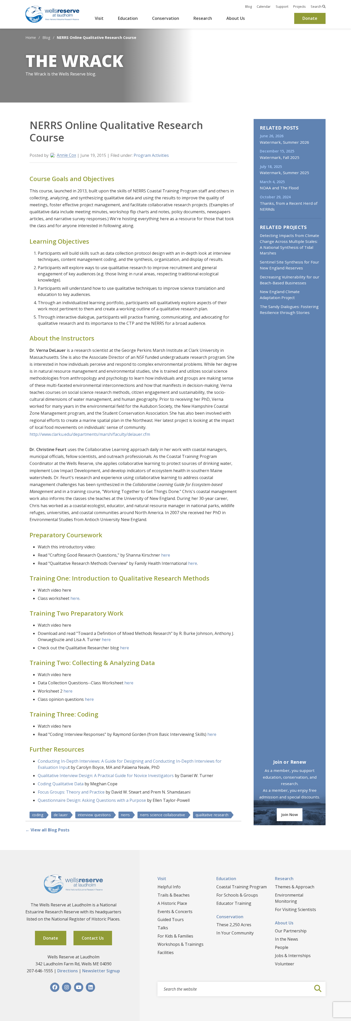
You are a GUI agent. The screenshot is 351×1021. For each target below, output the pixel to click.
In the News (286, 939)
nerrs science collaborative (162, 814)
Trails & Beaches (174, 895)
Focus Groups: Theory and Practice (71, 792)
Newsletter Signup (101, 971)
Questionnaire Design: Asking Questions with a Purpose (92, 800)
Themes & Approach (294, 887)
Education (128, 18)
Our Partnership (291, 931)
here (165, 555)
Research (202, 18)
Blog (248, 6)
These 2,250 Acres (233, 925)
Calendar (264, 6)
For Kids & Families (175, 936)
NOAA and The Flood (279, 187)
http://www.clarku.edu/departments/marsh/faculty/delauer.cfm (90, 434)
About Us (235, 18)
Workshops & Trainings (181, 944)
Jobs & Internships (293, 955)
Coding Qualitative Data (61, 784)
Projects (299, 6)
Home (30, 37)
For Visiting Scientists (295, 909)
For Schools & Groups (237, 895)
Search (316, 6)
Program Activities (151, 155)
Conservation (165, 18)
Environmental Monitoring (289, 898)
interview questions (94, 814)
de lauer (61, 814)
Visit (99, 18)
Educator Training (233, 903)
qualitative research (212, 814)
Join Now (289, 814)
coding (37, 814)
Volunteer (284, 964)
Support (282, 6)
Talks (163, 928)
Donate (309, 18)
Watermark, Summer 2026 (284, 142)
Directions (67, 971)
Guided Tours (171, 919)
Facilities (166, 952)
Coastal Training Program (241, 887)
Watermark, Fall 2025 (279, 157)
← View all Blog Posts (47, 830)
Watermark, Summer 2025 (284, 172)
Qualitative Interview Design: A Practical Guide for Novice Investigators (106, 775)
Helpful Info (169, 887)
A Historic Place (172, 903)
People (281, 947)
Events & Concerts (175, 911)
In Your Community (235, 933)
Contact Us (93, 938)
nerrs (125, 814)
